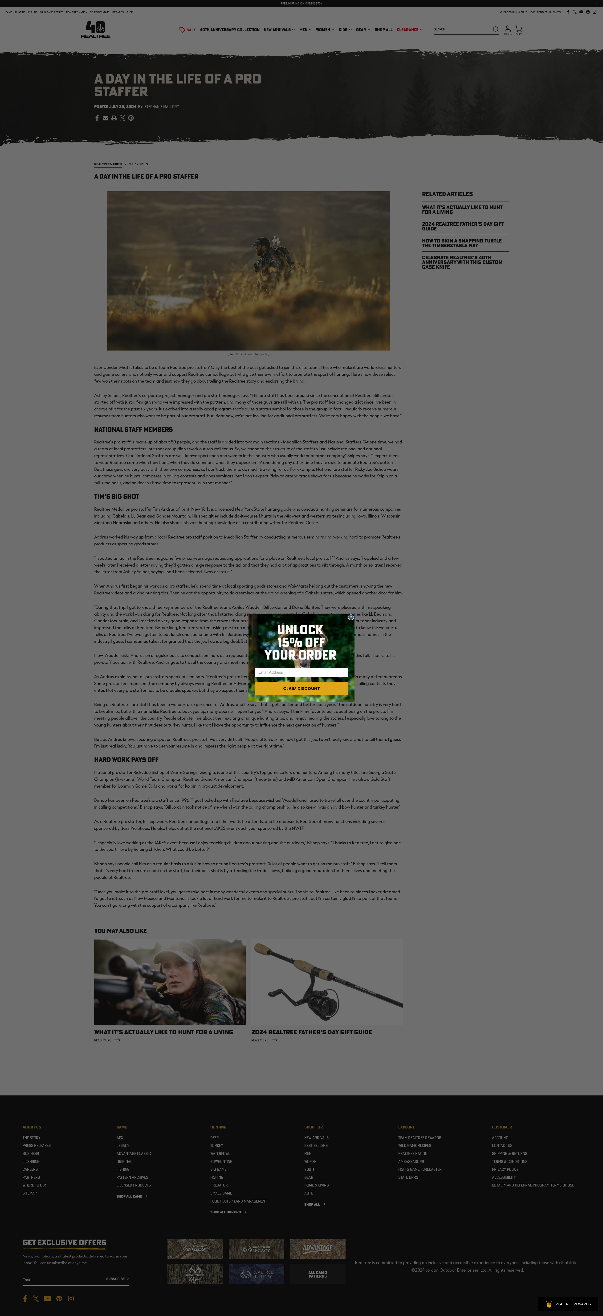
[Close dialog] (351, 617)
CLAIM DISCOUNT (301, 688)
